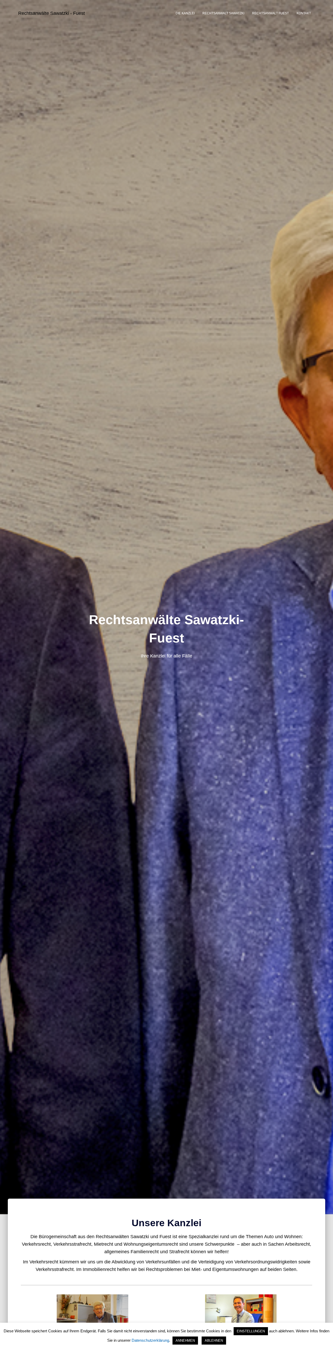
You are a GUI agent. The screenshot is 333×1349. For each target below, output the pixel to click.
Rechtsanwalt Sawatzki (223, 13)
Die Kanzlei (185, 13)
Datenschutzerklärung (150, 1340)
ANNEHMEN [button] (185, 1340)
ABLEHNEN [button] (214, 1340)
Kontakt (304, 13)
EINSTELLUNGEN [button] (251, 1331)
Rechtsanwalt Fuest (270, 13)
